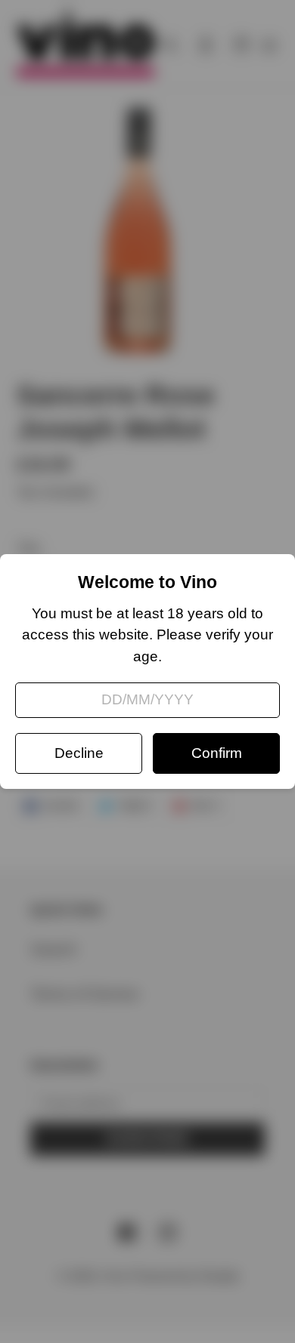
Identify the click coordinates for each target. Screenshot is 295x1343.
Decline (79, 753)
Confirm (216, 753)
